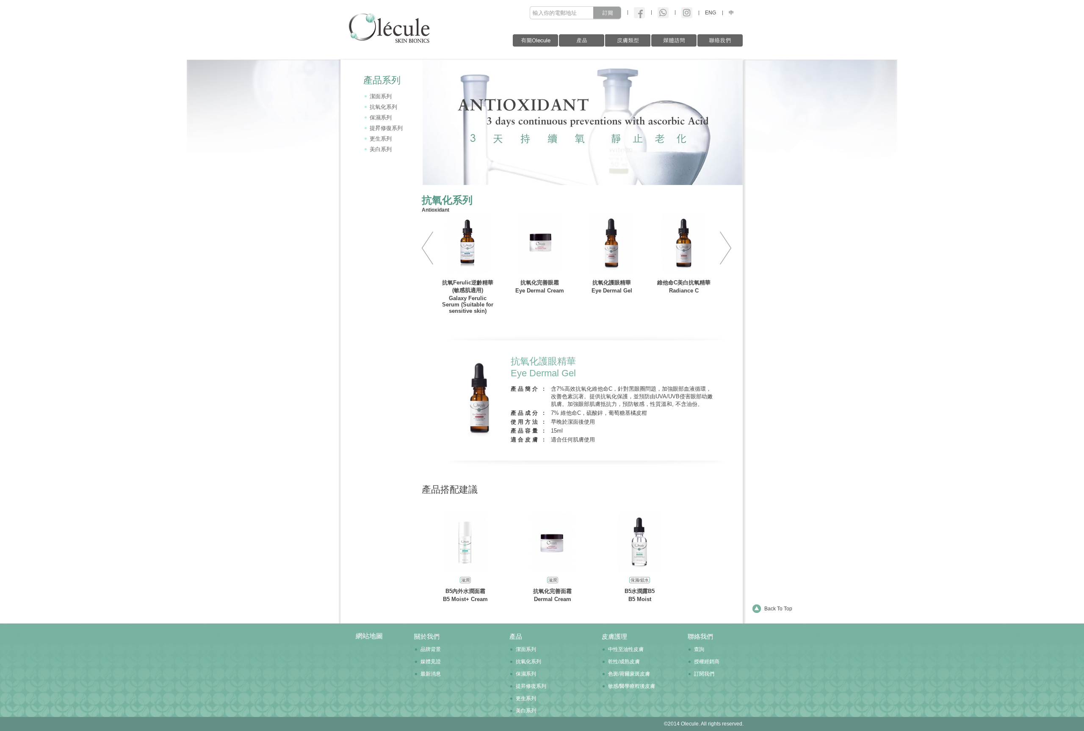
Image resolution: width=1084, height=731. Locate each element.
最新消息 (430, 674)
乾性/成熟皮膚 (624, 662)
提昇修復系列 (386, 128)
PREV (431, 248)
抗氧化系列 (383, 107)
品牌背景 (430, 649)
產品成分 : (528, 413)
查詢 (699, 649)
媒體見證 (430, 662)
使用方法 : (528, 422)
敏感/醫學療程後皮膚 (631, 686)
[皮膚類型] (627, 40)
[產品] (581, 40)
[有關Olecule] (535, 40)
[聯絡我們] (720, 40)
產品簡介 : (528, 389)
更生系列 (381, 138)
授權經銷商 (706, 662)
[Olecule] (386, 21)
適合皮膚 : (528, 439)
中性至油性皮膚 (626, 649)
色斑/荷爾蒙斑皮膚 (629, 674)
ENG (710, 13)
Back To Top (778, 609)
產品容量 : (528, 431)
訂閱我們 (704, 674)
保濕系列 (381, 117)
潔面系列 (381, 96)
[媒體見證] (674, 40)
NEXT (722, 248)
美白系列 (381, 149)
